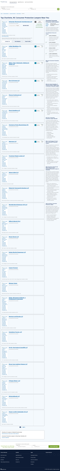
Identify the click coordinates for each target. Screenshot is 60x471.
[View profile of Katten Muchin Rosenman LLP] (5, 256)
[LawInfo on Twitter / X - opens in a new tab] (51, 455)
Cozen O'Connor (13, 268)
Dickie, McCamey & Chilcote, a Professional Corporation (17, 298)
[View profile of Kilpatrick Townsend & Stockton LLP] (5, 193)
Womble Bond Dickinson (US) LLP (18, 204)
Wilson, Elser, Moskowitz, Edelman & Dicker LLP (19, 63)
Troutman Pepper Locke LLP (17, 156)
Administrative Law (5, 433)
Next (24, 427)
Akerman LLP (12, 141)
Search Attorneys (54, 446)
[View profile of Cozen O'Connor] (5, 272)
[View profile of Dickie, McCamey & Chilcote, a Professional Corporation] (5, 303)
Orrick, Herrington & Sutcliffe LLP (18, 347)
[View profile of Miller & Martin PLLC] (5, 225)
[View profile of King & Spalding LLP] (5, 114)
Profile (27, 41)
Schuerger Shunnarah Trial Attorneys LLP (20, 21)
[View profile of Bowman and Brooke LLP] (5, 321)
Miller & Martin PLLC (14, 221)
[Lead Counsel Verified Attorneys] (48, 24)
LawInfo (17, 452)
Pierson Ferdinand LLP (15, 95)
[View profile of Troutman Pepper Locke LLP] (5, 160)
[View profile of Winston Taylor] (5, 287)
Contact (7, 41)
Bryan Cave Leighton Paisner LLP (18, 364)
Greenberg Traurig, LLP (15, 332)
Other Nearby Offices (5, 36)
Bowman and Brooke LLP (16, 316)
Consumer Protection (13, 13)
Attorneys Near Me (13, 2)
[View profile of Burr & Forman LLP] (5, 84)
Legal (32, 452)
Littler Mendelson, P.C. (15, 46)
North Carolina (19, 13)
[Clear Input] (27, 9)
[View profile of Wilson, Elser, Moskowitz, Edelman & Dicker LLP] (5, 68)
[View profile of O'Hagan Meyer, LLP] (5, 385)
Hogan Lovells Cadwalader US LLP (18, 412)
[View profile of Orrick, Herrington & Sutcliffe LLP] (5, 352)
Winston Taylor (13, 283)
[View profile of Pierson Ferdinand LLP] (5, 99)
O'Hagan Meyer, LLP (14, 381)
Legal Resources (21, 2)
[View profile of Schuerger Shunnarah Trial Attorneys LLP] (5, 27)
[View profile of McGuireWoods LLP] (5, 400)
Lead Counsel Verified (29, 2)
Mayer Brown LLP (14, 237)
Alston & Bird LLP (13, 172)
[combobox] (15, 9)
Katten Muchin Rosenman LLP (17, 252)
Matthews (7, 437)
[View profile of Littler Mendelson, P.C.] (5, 51)
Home (1, 13)
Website (17, 41)
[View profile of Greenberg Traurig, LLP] (5, 336)
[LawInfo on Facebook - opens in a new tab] (47, 455)
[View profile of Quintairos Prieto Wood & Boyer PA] (5, 129)
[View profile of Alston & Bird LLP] (5, 177)
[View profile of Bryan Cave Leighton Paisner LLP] (5, 369)
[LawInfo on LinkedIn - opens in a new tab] (58, 455)
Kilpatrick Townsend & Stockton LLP (19, 188)
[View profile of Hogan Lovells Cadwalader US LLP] (5, 416)
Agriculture (11, 433)
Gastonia (3, 437)
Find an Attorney (4, 452)
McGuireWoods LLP (14, 396)
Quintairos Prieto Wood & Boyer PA (18, 125)
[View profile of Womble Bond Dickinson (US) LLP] (5, 209)
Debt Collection (16, 433)
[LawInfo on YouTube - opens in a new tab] (54, 455)
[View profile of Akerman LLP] (5, 145)
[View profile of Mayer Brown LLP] (5, 241)
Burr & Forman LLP (14, 80)
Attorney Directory (6, 13)
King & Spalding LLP (14, 110)
